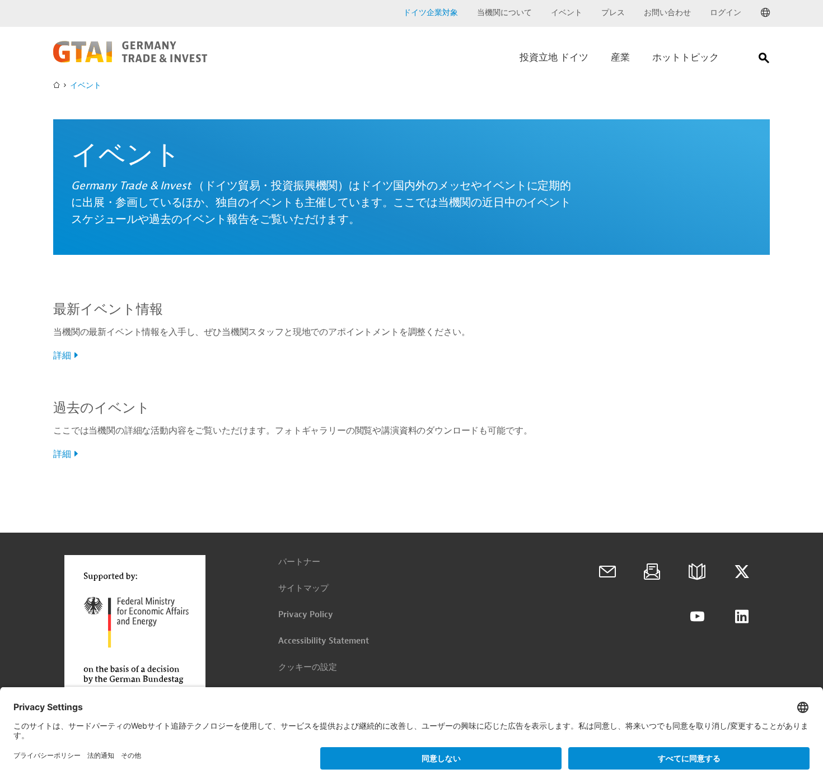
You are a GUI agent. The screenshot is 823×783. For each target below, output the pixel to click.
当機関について (504, 12)
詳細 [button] (62, 355)
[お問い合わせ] (607, 572)
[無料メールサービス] (652, 572)
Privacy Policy (305, 614)
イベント (566, 12)
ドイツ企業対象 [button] (430, 12)
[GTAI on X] (742, 572)
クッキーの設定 (307, 667)
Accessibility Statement (323, 641)
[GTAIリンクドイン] (742, 616)
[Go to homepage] (130, 60)
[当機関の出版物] (697, 572)
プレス (613, 12)
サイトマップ (303, 588)
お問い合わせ (667, 12)
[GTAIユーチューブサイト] (697, 616)
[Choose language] (765, 13)
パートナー (299, 562)
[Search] (764, 60)
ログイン (725, 12)
